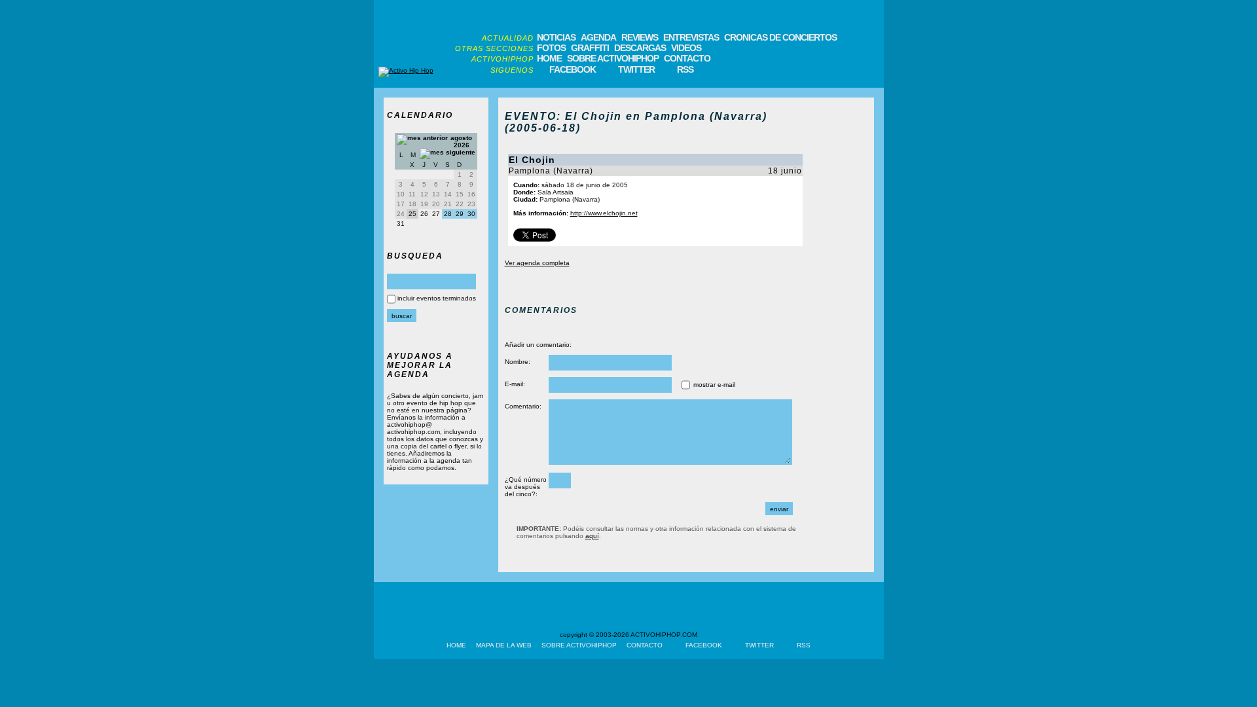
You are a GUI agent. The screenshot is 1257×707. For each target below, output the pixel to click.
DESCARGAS (640, 48)
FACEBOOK (572, 69)
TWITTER (636, 69)
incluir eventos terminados (436, 298)
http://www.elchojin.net (604, 213)
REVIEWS (639, 37)
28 (448, 213)
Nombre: (517, 361)
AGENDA (598, 37)
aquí (592, 535)
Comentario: (523, 406)
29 (460, 213)
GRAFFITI (590, 48)
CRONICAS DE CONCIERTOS (780, 37)
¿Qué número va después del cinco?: (526, 487)
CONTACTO (687, 58)
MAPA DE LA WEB (504, 645)
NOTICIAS (556, 37)
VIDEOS (686, 48)
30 (471, 213)
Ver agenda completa (537, 262)
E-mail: (515, 384)
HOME (549, 58)
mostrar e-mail (714, 384)
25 (412, 213)
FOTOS (551, 48)
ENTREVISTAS (691, 37)
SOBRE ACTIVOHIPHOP (613, 58)
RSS (685, 69)
